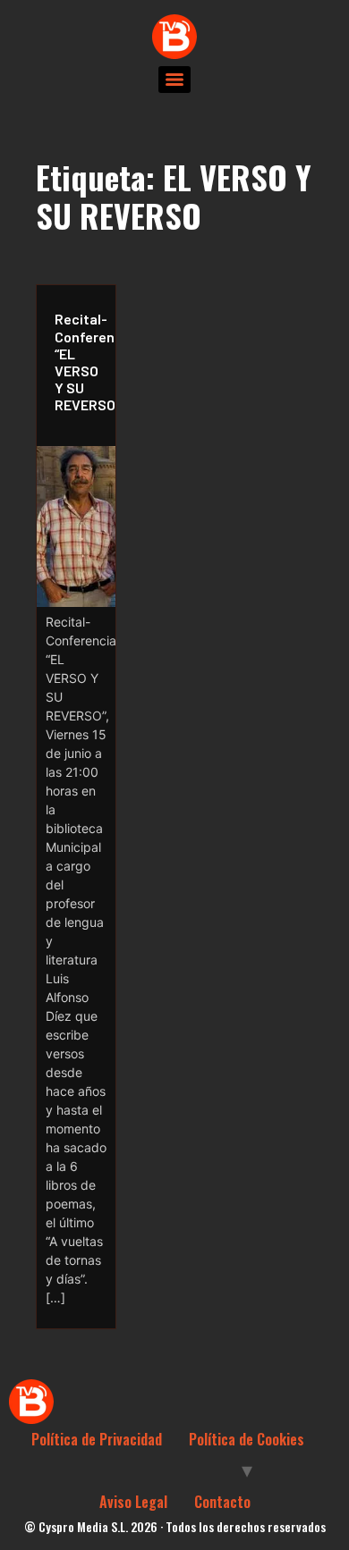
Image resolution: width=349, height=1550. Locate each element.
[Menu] (174, 79)
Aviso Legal (133, 1501)
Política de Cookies (246, 1439)
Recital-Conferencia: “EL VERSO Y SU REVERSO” (80, 361)
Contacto (222, 1501)
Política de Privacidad (96, 1439)
